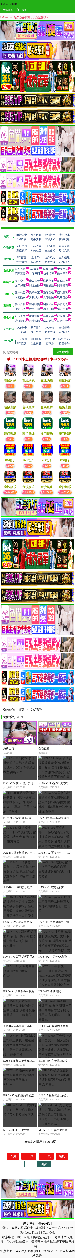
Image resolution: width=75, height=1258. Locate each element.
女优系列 (34, 273)
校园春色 (62, 316)
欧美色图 (34, 309)
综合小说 (62, 320)
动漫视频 (48, 273)
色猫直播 (43, 748)
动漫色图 (48, 309)
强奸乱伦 (48, 292)
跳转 (44, 1164)
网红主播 (34, 285)
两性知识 (34, 320)
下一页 (46, 1156)
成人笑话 (48, 320)
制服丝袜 (48, 304)
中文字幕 (62, 269)
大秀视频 (48, 297)
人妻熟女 (20, 297)
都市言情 (20, 316)
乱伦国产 (62, 280)
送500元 (10, 465)
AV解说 (34, 269)
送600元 (10, 439)
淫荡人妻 (48, 316)
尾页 (62, 1156)
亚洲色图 (20, 309)
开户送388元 (10, 492)
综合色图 (62, 309)
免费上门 (10, 385)
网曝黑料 (62, 285)
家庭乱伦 (34, 316)
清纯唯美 (34, 304)
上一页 (28, 1156)
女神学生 (20, 280)
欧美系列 (62, 273)
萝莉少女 (34, 297)
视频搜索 (63, 352)
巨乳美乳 (62, 292)
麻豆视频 (48, 269)
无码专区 (34, 292)
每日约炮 (10, 412)
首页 (21, 709)
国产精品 (20, 292)
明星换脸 (48, 285)
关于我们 (29, 1223)
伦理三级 (20, 273)
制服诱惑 (62, 297)
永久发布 (22, 10)
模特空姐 (48, 280)
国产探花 (20, 285)
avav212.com (9, 4)
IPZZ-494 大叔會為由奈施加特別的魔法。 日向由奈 (33, 991)
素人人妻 (34, 280)
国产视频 (20, 269)
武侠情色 (20, 320)
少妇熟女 (62, 304)
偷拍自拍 (20, 304)
